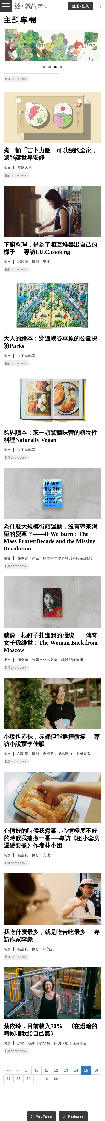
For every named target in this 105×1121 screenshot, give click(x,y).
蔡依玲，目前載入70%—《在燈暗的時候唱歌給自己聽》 (50, 1030)
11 (46, 1070)
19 (29, 1079)
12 (56, 1070)
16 (96, 1070)
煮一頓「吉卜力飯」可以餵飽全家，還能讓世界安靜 (50, 154)
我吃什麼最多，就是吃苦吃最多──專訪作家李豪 (52, 935)
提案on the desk (15, 79)
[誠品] (31, 5)
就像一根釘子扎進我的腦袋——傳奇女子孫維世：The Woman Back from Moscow (51, 642)
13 (66, 1070)
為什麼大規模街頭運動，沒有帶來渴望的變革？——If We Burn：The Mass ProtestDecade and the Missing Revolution (50, 537)
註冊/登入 (80, 6)
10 (36, 1070)
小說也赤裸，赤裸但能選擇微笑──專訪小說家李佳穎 (52, 740)
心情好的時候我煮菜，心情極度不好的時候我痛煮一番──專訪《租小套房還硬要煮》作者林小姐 (52, 838)
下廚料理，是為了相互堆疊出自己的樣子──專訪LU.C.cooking (50, 248)
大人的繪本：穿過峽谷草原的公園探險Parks (50, 342)
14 (76, 1070)
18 (19, 1079)
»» (56, 1079)
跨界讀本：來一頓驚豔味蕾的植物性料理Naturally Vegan (50, 436)
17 (8, 1079)
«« (9, 1070)
